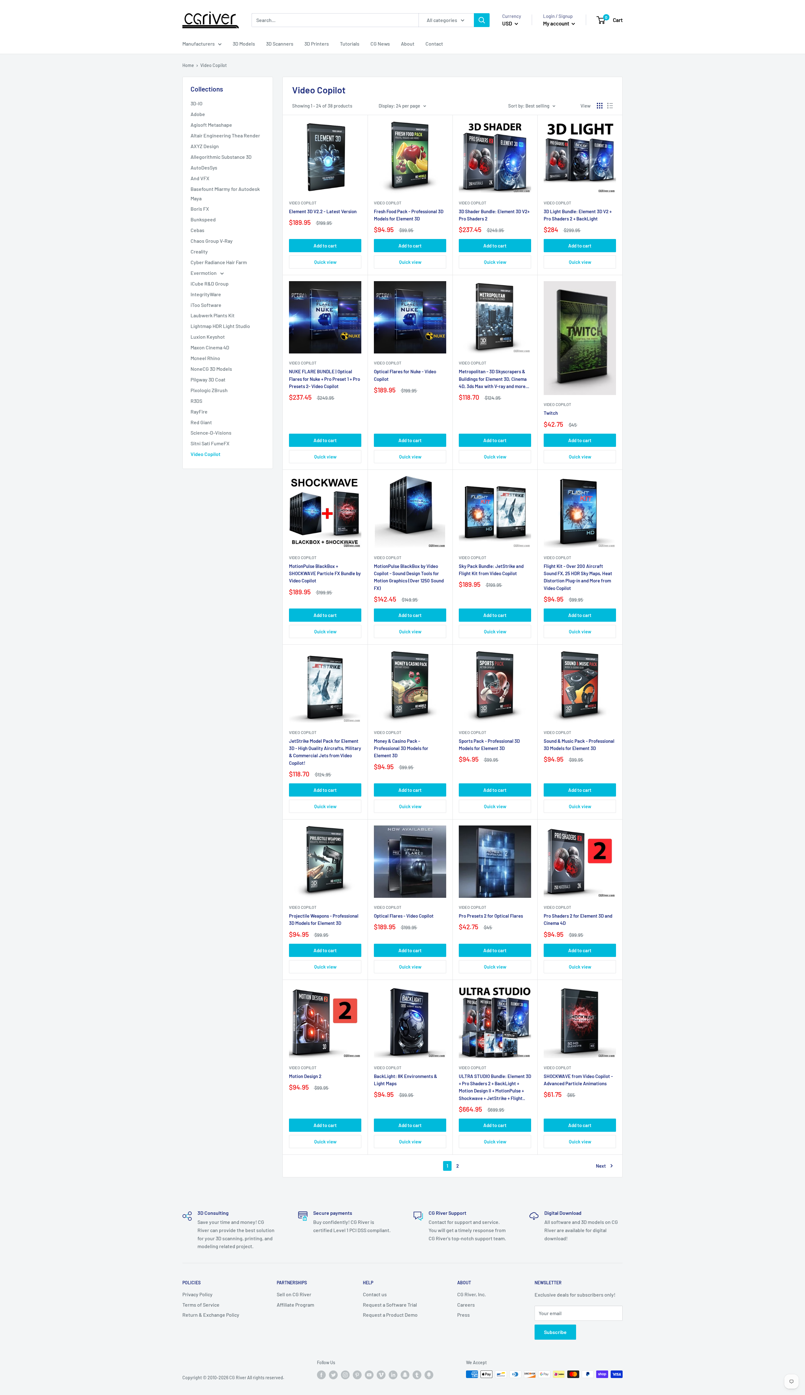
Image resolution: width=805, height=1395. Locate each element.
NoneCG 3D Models (211, 369)
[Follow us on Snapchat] (405, 1374)
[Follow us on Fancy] (429, 1374)
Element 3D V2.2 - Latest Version (323, 211)
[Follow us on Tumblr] (417, 1374)
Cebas (197, 230)
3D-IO (197, 103)
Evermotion (204, 273)
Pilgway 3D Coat (208, 379)
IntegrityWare (206, 294)
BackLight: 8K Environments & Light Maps (405, 1079)
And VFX (200, 178)
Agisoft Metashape (211, 125)
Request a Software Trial (390, 1305)
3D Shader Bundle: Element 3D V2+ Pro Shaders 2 (494, 214)
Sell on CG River (294, 1294)
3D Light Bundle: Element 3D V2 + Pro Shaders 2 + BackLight (578, 214)
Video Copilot (205, 454)
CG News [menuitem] (380, 44)
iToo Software (206, 305)
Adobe (198, 114)
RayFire (199, 411)
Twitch (551, 413)
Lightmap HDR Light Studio (220, 326)
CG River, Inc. (471, 1294)
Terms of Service (200, 1305)
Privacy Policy (197, 1294)
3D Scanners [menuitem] (279, 44)
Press (463, 1315)
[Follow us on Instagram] (345, 1374)
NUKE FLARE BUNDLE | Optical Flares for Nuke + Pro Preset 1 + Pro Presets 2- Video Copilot (324, 379)
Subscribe (555, 1332)
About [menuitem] (407, 44)
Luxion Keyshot (208, 337)
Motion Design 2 (305, 1076)
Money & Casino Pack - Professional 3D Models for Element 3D (401, 748)
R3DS (196, 401)
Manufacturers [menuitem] (198, 44)
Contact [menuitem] (434, 44)
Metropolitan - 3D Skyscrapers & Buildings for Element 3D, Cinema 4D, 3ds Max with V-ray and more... (494, 379)
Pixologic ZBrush (209, 390)
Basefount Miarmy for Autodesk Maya (225, 193)
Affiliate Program (295, 1305)
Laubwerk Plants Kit (213, 315)
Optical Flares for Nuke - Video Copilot (405, 375)
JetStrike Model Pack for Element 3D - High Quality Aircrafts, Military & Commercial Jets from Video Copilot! (325, 752)
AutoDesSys (204, 167)
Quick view (325, 262)
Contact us (375, 1294)
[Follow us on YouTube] (369, 1374)
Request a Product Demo (390, 1315)
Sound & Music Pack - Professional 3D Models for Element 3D (579, 744)
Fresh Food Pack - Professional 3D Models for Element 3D (408, 214)
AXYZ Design (205, 146)
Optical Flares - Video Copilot (404, 916)
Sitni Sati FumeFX (210, 443)
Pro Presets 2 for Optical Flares (491, 916)
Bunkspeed (203, 219)
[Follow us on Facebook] (321, 1374)
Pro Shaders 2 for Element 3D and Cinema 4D (578, 919)
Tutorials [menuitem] (349, 44)
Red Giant (201, 422)
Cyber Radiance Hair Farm (219, 262)
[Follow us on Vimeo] (381, 1374)
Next (601, 1166)
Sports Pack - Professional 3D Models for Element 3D (489, 744)
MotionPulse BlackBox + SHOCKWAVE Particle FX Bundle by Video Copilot (325, 573)
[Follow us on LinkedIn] (393, 1374)
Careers (466, 1305)
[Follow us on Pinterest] (357, 1374)
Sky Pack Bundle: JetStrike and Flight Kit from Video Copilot (491, 569)
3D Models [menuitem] (244, 44)
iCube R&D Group (210, 283)
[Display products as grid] (599, 105)
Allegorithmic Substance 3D (221, 157)
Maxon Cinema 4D (210, 347)
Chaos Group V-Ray (212, 241)
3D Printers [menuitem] (316, 44)
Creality (199, 251)
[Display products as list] (610, 105)
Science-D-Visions (211, 433)
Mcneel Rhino (205, 358)
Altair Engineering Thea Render (225, 135)
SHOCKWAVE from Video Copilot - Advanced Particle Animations (578, 1079)
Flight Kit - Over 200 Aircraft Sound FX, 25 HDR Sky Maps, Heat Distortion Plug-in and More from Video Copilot (578, 577)
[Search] (482, 20)
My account (556, 23)
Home (188, 65)
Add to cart (325, 245)
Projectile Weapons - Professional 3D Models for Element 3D (323, 919)
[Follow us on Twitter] (333, 1374)
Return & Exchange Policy (210, 1315)
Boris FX (200, 209)
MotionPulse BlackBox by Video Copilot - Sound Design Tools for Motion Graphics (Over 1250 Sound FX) (409, 577)
